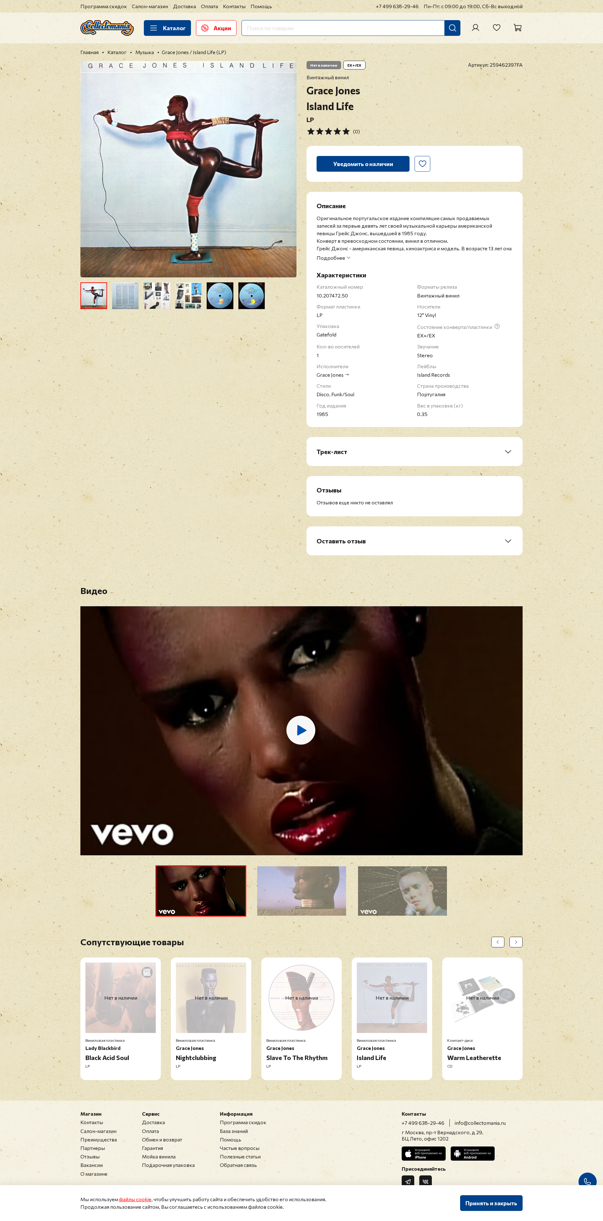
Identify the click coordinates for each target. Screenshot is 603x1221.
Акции (222, 28)
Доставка (184, 6)
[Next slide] (286, 169)
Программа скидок (103, 6)
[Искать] (452, 28)
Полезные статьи (240, 1156)
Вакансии (91, 1165)
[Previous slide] (90, 169)
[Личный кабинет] (475, 28)
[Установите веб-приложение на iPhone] (424, 1153)
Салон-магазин (150, 6)
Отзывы (90, 1156)
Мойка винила (159, 1156)
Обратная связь (238, 1165)
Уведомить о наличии (363, 163)
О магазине (93, 1174)
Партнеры (92, 1148)
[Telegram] (408, 1181)
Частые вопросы (239, 1148)
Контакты (234, 6)
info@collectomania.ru (480, 1123)
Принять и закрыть (491, 1203)
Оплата (209, 6)
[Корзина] (518, 28)
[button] (200, 891)
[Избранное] (497, 28)
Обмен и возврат (162, 1139)
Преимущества (98, 1139)
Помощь (261, 6)
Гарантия (152, 1148)
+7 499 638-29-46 (397, 6)
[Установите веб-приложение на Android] (473, 1153)
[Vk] (425, 1181)
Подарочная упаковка (168, 1165)
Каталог (174, 28)
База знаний (234, 1131)
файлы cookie (135, 1199)
